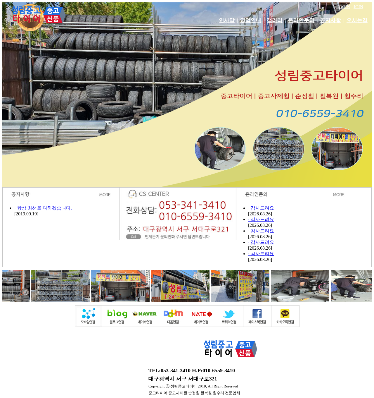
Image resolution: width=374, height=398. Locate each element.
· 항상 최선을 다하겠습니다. (43, 207)
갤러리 (275, 20)
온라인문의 (301, 20)
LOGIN (343, 6)
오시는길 (357, 20)
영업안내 (250, 20)
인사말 (227, 20)
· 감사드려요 (261, 207)
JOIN (358, 6)
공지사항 (330, 20)
